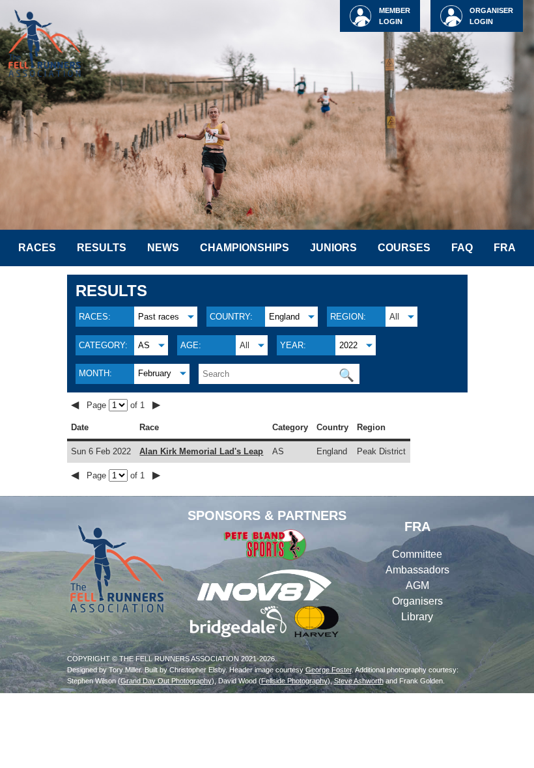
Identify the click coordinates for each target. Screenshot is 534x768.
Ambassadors (417, 569)
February (154, 373)
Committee (417, 554)
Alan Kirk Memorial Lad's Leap (201, 451)
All (394, 317)
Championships (244, 247)
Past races (158, 317)
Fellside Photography (294, 681)
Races (37, 247)
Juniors (333, 247)
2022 (348, 345)
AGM (417, 585)
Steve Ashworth (359, 681)
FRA (505, 247)
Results (101, 247)
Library (417, 616)
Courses (404, 247)
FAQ (462, 247)
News (163, 247)
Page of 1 (117, 405)
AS (144, 345)
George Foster (328, 670)
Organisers (417, 601)
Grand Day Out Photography (166, 681)
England (284, 317)
